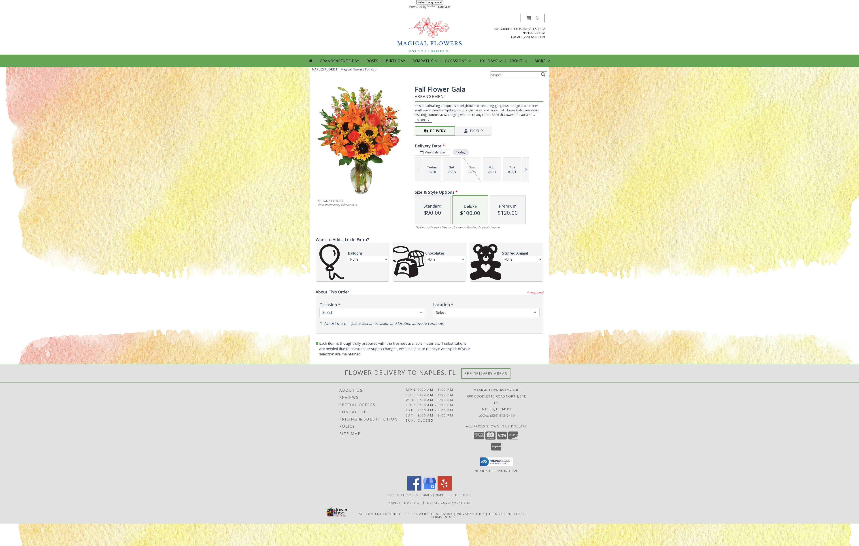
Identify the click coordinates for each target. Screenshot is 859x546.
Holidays (487, 60)
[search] (543, 74)
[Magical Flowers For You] (430, 34)
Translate (443, 6)
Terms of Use (443, 517)
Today (460, 152)
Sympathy (423, 60)
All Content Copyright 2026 (385, 514)
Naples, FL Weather (405, 503)
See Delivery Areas (486, 373)
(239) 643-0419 (534, 37)
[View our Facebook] (414, 489)
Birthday (395, 60)
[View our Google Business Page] (429, 489)
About (516, 60)
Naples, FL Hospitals (454, 495)
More (540, 60)
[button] (533, 18)
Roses (372, 60)
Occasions (456, 60)
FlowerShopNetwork (433, 514)
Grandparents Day (339, 60)
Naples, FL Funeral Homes (409, 495)
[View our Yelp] (445, 489)
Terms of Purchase (507, 514)
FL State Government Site (448, 503)
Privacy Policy (471, 514)
